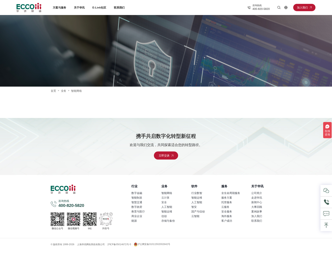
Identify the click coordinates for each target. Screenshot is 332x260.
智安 (194, 206)
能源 (134, 220)
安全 (164, 202)
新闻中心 (256, 202)
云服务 (225, 206)
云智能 (195, 216)
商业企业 (136, 216)
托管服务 (226, 202)
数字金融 (136, 193)
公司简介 (256, 193)
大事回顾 (256, 206)
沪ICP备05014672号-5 (119, 244)
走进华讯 (256, 197)
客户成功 (226, 220)
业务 (63, 90)
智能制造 (136, 197)
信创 (164, 216)
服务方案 (226, 197)
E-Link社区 (99, 7)
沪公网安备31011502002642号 (154, 244)
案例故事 (256, 211)
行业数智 (196, 193)
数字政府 (136, 206)
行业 (134, 186)
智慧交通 (136, 202)
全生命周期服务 (230, 193)
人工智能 (166, 206)
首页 (53, 90)
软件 (194, 186)
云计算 (165, 197)
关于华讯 (79, 7)
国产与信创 (198, 211)
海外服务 (226, 216)
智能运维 (166, 211)
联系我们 (119, 7)
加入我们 (256, 216)
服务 (224, 186)
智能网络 (166, 193)
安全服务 (226, 211)
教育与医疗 (138, 211)
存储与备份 (168, 220)
